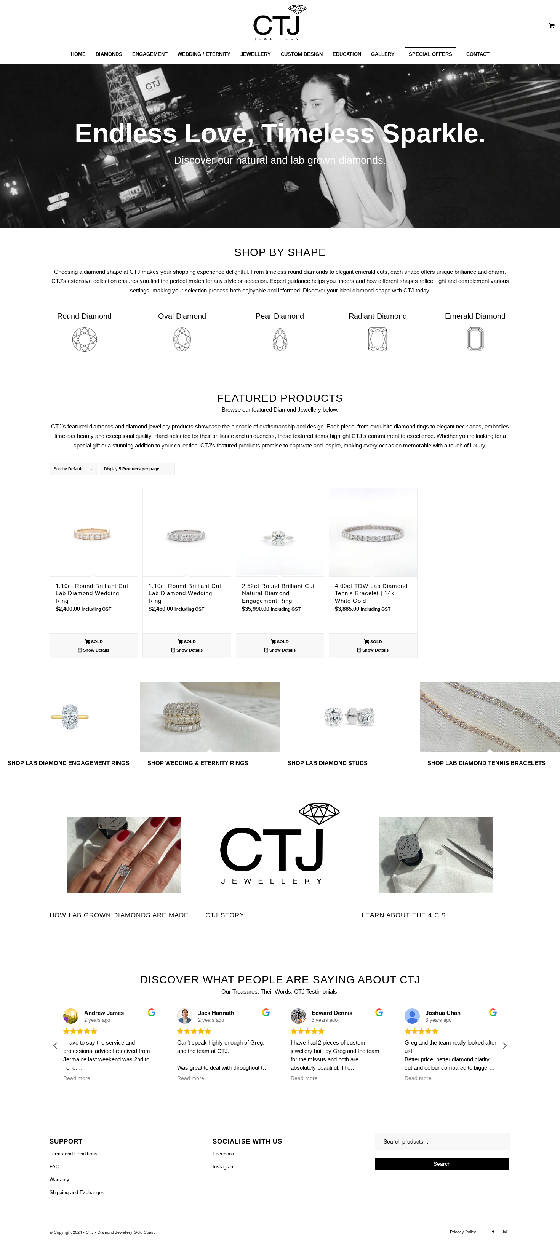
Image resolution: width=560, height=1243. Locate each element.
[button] (504, 1045)
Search (442, 1164)
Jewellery (309, 409)
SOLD (96, 641)
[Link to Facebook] (493, 1231)
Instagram (224, 1167)
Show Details (95, 650)
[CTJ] (280, 22)
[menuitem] (78, 54)
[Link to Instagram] (504, 1231)
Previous (6, 146)
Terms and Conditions (74, 1154)
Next (553, 146)
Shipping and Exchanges (77, 1192)
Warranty (59, 1179)
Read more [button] (76, 1078)
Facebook (223, 1154)
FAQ (54, 1167)
